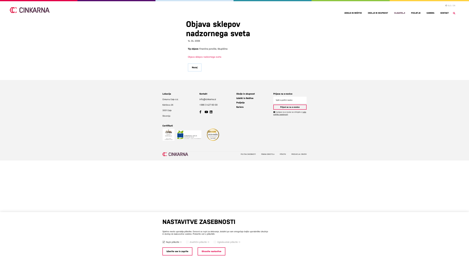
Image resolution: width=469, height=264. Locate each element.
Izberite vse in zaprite (177, 251)
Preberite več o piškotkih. (204, 234)
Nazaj (194, 67)
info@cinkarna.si (207, 99)
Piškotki (283, 154)
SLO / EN (451, 6)
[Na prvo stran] (30, 10)
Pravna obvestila (267, 154)
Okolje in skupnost (378, 13)
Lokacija (166, 94)
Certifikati (167, 125)
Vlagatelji (399, 13)
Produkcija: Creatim (299, 154)
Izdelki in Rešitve (353, 13)
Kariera (430, 13)
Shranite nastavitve (211, 251)
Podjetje (416, 13)
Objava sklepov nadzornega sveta (204, 57)
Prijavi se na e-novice (290, 107)
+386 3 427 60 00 (208, 105)
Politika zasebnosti (248, 154)
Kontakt (444, 13)
